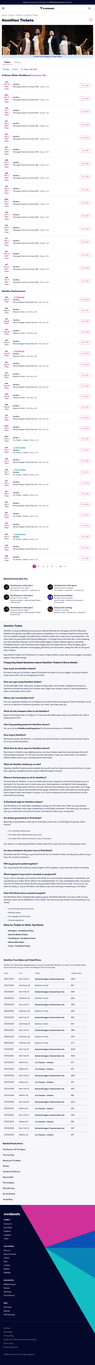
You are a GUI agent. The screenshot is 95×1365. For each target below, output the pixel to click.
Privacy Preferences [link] (11, 1347)
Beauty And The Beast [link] (12, 1161)
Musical (19, 15)
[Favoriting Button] (91, 20)
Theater (11, 15)
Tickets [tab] (7, 62)
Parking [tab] (17, 62)
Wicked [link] (6, 1166)
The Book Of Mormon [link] (11, 1172)
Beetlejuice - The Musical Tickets (21, 931)
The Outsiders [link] (8, 1183)
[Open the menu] (3, 8)
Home (4, 15)
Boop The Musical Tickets (18, 934)
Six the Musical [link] (9, 1194)
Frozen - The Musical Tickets (19, 946)
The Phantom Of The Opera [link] (14, 1149)
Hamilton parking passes (29, 728)
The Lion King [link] (8, 1155)
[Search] (89, 8)
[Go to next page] (65, 566)
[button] (6, 69)
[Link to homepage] (47, 8)
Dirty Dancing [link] (8, 1188)
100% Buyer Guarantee (57, 2)
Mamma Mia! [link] (8, 1177)
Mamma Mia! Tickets (16, 942)
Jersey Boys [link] (8, 1199)
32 (61, 566)
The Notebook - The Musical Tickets (22, 938)
